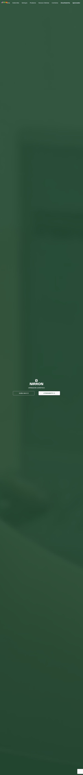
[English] (2, 2)
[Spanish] (6, 2)
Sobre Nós (15, 3)
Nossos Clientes (44, 3)
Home (8, 3)
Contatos (55, 3)
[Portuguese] (4, 2)
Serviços (24, 3)
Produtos (33, 3)
